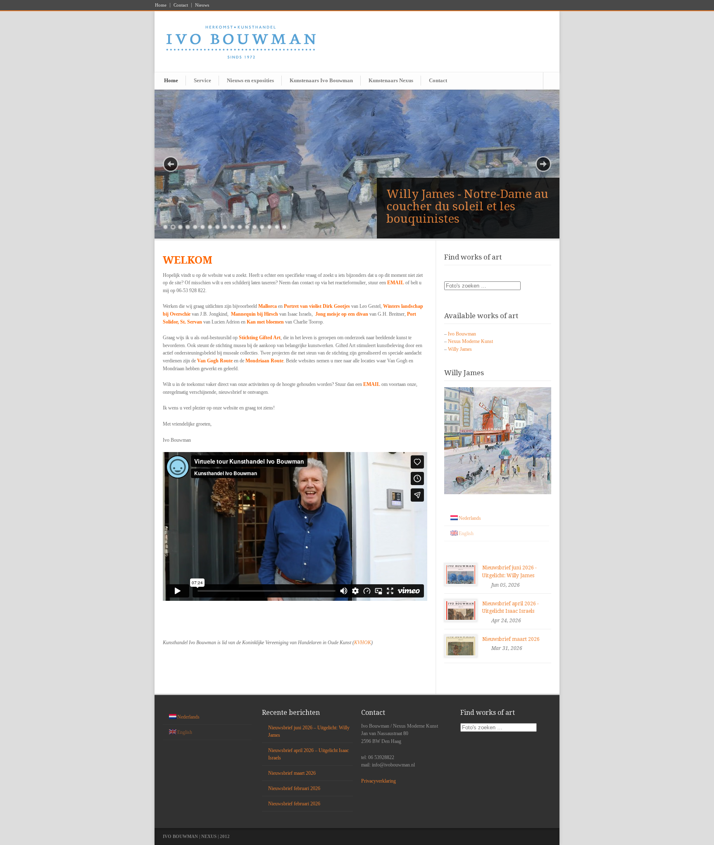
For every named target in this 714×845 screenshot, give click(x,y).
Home (161, 5)
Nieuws (202, 5)
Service (202, 80)
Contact (181, 5)
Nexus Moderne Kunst (470, 341)
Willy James (460, 349)
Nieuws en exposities (250, 80)
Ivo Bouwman (462, 334)
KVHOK (362, 642)
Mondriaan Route (264, 361)
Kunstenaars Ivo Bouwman (321, 80)
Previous (170, 164)
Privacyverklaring (378, 781)
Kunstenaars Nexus (391, 80)
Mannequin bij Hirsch (254, 314)
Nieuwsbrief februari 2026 (294, 788)
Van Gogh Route (215, 361)
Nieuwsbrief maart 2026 (511, 639)
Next (543, 164)
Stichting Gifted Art (260, 337)
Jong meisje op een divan (341, 314)
